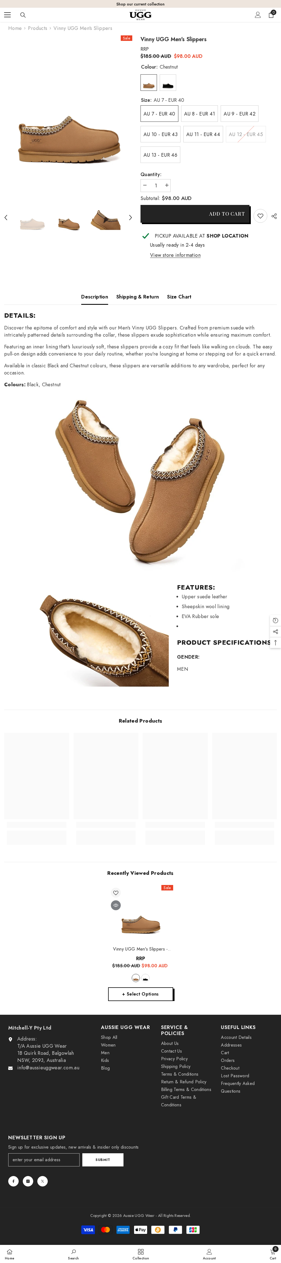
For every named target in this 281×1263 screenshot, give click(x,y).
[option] (68, 112)
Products (37, 28)
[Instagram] (28, 1181)
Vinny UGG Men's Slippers (140, 949)
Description (94, 296)
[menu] (7, 15)
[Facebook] (13, 1181)
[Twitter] (42, 1181)
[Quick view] (116, 905)
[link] (260, 216)
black (145, 978)
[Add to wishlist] (116, 893)
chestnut (136, 978)
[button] (6, 217)
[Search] (23, 15)
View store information (175, 255)
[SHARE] (272, 216)
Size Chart (179, 296)
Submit (102, 1159)
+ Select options (140, 994)
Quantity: (151, 174)
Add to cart (227, 213)
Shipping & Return (137, 296)
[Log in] (258, 15)
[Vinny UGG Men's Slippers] (140, 914)
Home (15, 28)
